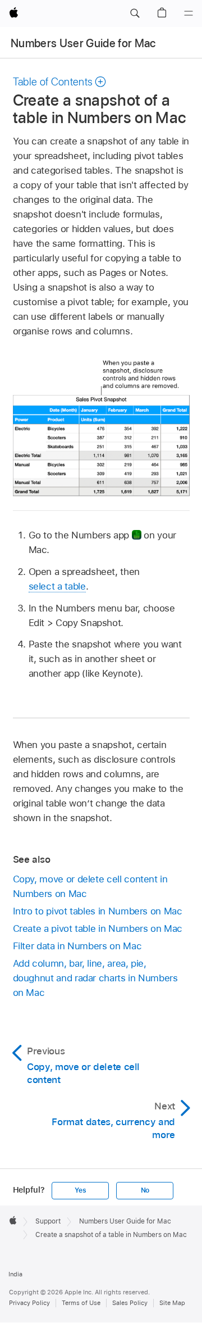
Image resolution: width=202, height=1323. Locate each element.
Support (48, 1221)
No (145, 1190)
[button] (134, 13)
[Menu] (188, 13)
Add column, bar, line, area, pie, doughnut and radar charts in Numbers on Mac (95, 978)
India (15, 1274)
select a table (57, 586)
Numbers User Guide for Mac (83, 43)
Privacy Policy (29, 1303)
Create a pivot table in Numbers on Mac (97, 928)
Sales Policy (130, 1303)
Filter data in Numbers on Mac (77, 946)
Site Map (172, 1303)
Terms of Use (81, 1303)
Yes (80, 1190)
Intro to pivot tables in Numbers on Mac (97, 911)
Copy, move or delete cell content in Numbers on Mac (90, 886)
